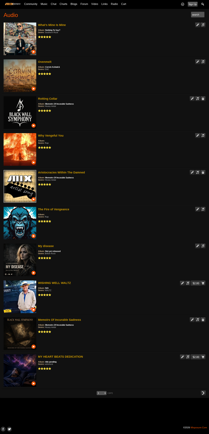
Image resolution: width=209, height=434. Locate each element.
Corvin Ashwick (52, 67)
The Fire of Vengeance (53, 209)
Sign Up (193, 4)
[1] (39, 37)
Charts (63, 4)
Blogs (74, 4)
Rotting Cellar (47, 98)
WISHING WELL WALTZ (54, 283)
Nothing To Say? (52, 30)
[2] (40, 37)
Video (94, 4)
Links (104, 4)
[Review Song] (197, 24)
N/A (47, 288)
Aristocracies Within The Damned (61, 172)
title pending (50, 362)
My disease (46, 246)
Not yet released (53, 251)
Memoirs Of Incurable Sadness (59, 104)
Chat (53, 4)
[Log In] (182, 4)
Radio (114, 4)
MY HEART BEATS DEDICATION (60, 356)
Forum (84, 4)
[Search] (202, 4)
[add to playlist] (203, 24)
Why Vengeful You (51, 135)
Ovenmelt (44, 61)
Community (30, 4)
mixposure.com (199, 427)
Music (44, 4)
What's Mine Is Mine (52, 25)
